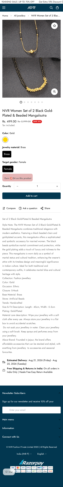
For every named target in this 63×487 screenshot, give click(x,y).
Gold (5, 140)
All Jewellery (19, 15)
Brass (7, 154)
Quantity (6, 186)
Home (5, 15)
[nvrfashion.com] (31, 8)
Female (8, 169)
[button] (57, 7)
